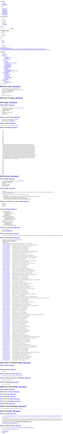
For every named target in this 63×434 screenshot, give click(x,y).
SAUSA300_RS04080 (6, 275)
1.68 (37, 416)
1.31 (46, 415)
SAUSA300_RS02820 (6, 262)
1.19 (29, 415)
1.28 (42, 415)
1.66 (34, 416)
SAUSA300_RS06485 (6, 309)
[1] (24, 243)
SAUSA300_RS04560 (6, 284)
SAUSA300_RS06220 (6, 306)
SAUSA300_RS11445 (6, 341)
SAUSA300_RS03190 (6, 269)
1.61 (27, 416)
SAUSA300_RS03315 (6, 270)
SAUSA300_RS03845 (6, 274)
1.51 (14, 416)
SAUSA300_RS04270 (6, 283)
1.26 (39, 415)
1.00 (3, 415)
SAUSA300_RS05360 (6, 297)
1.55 (19, 416)
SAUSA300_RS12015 (6, 348)
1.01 (5, 415)
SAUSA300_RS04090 (6, 278)
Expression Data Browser (7, 375)
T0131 (36, 49)
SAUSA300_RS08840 (6, 319)
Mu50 (30, 49)
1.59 (25, 416)
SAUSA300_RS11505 (6, 243)
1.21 (32, 415)
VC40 (49, 49)
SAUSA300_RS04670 (6, 287)
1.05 (10, 415)
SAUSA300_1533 (20, 89)
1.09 (16, 415)
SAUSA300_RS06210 (6, 305)
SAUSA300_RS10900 (6, 339)
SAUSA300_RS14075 (6, 354)
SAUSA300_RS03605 (6, 273)
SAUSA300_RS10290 (6, 336)
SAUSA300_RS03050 (6, 268)
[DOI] (15, 423)
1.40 (58, 415)
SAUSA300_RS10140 (6, 335)
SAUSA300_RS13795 (6, 353)
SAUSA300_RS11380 (6, 340)
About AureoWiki (5, 431)
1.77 (49, 416)
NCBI (17, 119)
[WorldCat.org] (11, 423)
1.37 (54, 415)
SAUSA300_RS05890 (6, 300)
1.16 (25, 415)
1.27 (40, 415)
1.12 (20, 415)
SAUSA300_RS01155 (6, 248)
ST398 (34, 49)
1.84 (59, 416)
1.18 (28, 415)
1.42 (61, 415)
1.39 (57, 415)
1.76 (48, 416)
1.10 (17, 415)
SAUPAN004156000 (10, 90)
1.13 (21, 415)
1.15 (24, 415)
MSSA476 (24, 49)
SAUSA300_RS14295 (6, 359)
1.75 (47, 416)
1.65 (33, 416)
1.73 (44, 416)
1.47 (8, 416)
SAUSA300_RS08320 (6, 317)
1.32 (47, 415)
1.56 (20, 416)
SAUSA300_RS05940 (6, 301)
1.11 (18, 415)
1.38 (56, 415)
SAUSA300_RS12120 (6, 349)
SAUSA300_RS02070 (6, 253)
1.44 (4, 416)
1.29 (43, 415)
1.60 (26, 416)
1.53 (16, 416)
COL (16, 239)
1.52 (15, 416)
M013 (14, 49)
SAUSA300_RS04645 (6, 286)
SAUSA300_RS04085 (6, 277)
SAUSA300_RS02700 (6, 260)
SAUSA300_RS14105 (6, 357)
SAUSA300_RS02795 (6, 261)
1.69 (38, 416)
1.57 (22, 416)
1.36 (53, 415)
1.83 (58, 416)
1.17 (27, 415)
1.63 (30, 416)
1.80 (54, 416)
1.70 (40, 416)
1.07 (13, 415)
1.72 (43, 416)
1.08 (14, 415)
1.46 (7, 416)
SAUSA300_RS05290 (6, 292)
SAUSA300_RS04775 (6, 288)
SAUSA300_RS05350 (6, 296)
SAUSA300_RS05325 (6, 295)
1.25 (38, 415)
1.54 (18, 416)
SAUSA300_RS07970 (6, 314)
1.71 (41, 416)
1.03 (7, 415)
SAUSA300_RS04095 (6, 279)
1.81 (55, 416)
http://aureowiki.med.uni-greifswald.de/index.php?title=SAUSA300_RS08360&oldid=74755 (20, 427)
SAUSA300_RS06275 (6, 244)
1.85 (60, 416)
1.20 (31, 415)
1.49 (11, 416)
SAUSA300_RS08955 (6, 323)
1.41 (60, 415)
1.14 (22, 415)
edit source (16, 86)
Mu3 (28, 49)
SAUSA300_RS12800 (6, 350)
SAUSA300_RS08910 (6, 322)
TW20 (41, 49)
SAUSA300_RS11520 (6, 344)
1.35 (51, 415)
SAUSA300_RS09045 (6, 327)
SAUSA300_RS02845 (6, 265)
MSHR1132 (21, 49)
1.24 (36, 415)
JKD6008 (6, 49)
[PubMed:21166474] (5, 423)
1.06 (11, 415)
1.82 (56, 416)
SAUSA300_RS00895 (6, 247)
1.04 (9, 415)
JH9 (4, 49)
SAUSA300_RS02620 (6, 257)
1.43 (3, 416)
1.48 (9, 416)
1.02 (6, 415)
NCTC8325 (20, 239)
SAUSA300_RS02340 (6, 255)
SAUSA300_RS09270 (6, 332)
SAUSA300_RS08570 (6, 318)
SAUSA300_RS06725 (6, 310)
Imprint (3, 432)
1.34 (50, 415)
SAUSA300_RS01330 (6, 251)
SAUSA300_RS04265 (6, 282)
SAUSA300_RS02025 (6, 252)
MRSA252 (17, 49)
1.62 (29, 416)
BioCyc (14, 120)
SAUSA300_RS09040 (6, 326)
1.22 (33, 415)
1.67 (36, 416)
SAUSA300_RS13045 (6, 352)
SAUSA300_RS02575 (6, 256)
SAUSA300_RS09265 (6, 331)
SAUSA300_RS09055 (6, 328)
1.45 (5, 416)
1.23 (35, 415)
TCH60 (38, 49)
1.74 (45, 416)
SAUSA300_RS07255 (6, 313)
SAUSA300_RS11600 (6, 345)
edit (10, 86)
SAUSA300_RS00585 (6, 246)
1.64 (31, 416)
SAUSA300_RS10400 (6, 337)
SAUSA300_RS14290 (6, 358)
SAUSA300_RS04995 (6, 291)
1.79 (52, 416)
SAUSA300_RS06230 (6, 308)
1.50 (12, 416)
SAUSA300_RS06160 (6, 304)
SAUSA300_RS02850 (6, 266)
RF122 (32, 49)
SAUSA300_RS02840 (6, 264)
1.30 (44, 415)
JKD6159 (9, 49)
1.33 (49, 415)
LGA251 (12, 49)
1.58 (23, 416)
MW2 (27, 49)
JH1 (2, 49)
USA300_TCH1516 (45, 49)
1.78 (51, 416)
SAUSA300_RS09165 (6, 330)
